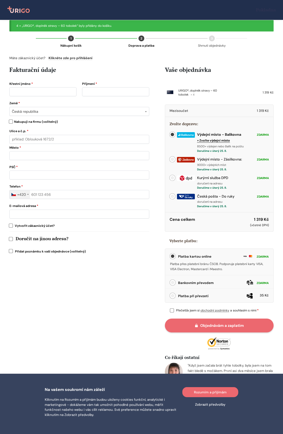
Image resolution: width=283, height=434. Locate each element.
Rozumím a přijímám (210, 392)
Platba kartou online (223, 256)
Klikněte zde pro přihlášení (70, 58)
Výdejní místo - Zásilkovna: (219, 159)
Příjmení (89, 84)
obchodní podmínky (214, 310)
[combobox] (79, 111)
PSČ (13, 167)
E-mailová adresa (23, 206)
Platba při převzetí (223, 295)
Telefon (16, 186)
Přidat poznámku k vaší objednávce (49, 251)
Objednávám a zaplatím (222, 325)
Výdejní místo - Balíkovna (219, 134)
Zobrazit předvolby (210, 404)
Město (15, 148)
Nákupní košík (71, 46)
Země (14, 103)
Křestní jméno (21, 84)
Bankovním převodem (223, 283)
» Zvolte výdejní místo (213, 140)
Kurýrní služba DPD (212, 177)
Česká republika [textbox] (25, 111)
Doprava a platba (141, 46)
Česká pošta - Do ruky (215, 196)
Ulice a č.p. (18, 131)
